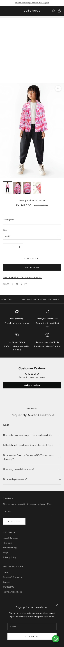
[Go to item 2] (17, 187)
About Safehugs (10, 538)
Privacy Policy (9, 557)
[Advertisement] (32, 49)
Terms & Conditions (12, 592)
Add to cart (32, 258)
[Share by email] (26, 284)
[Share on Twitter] (17, 284)
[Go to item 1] (7, 187)
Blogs (5, 552)
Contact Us (8, 587)
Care (5, 572)
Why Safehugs (10, 547)
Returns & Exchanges (13, 577)
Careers (6, 582)
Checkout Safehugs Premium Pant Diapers (32, 3)
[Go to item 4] (37, 187)
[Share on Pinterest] (21, 284)
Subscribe (32, 636)
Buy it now (32, 267)
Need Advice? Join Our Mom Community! (22, 277)
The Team (7, 543)
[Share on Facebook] (12, 284)
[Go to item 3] (27, 187)
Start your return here (47, 318)
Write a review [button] (32, 385)
